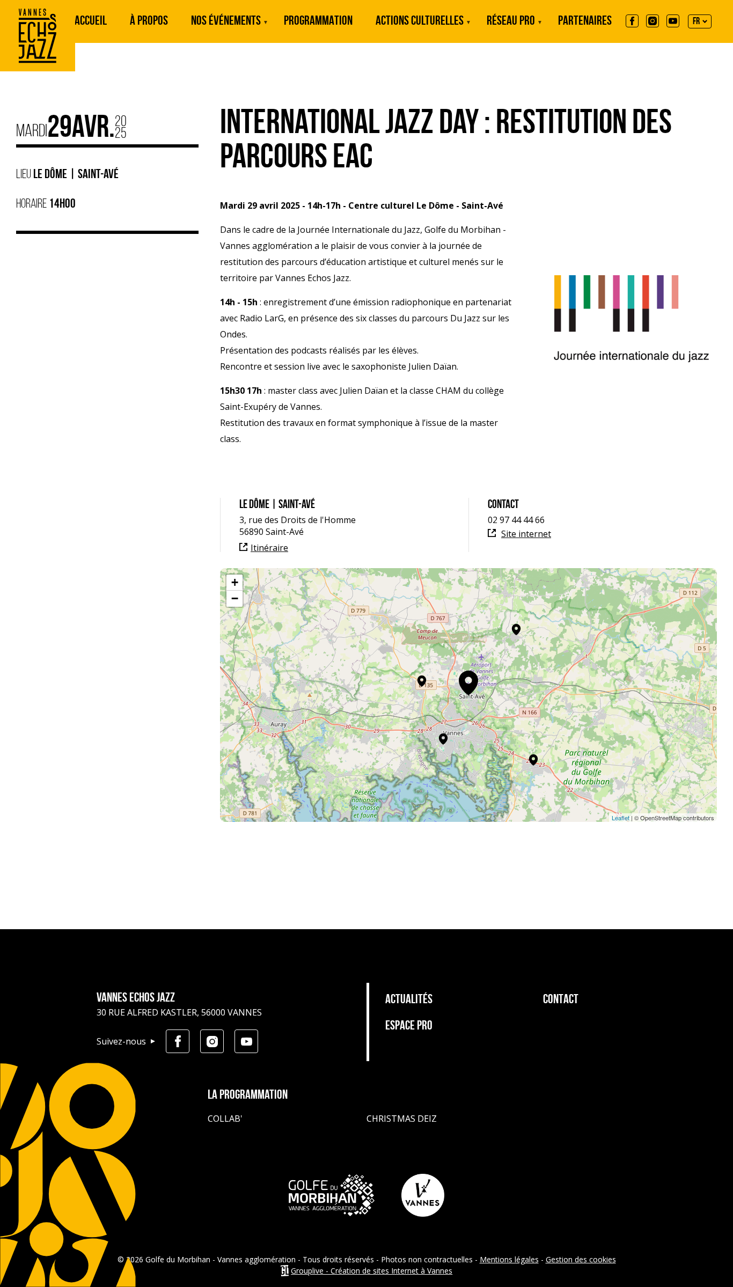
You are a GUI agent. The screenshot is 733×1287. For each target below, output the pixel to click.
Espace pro (409, 1026)
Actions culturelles (420, 29)
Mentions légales (509, 1259)
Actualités (409, 1000)
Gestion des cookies (581, 1259)
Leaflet (620, 817)
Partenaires (585, 21)
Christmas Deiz (401, 1118)
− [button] (234, 598)
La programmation (248, 1095)
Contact (560, 1000)
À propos (149, 21)
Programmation (318, 21)
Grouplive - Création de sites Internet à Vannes (371, 1271)
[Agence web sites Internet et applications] (285, 1271)
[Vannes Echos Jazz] (37, 68)
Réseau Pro (511, 29)
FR (696, 22)
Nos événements (226, 29)
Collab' (225, 1118)
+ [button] (234, 582)
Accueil (91, 21)
